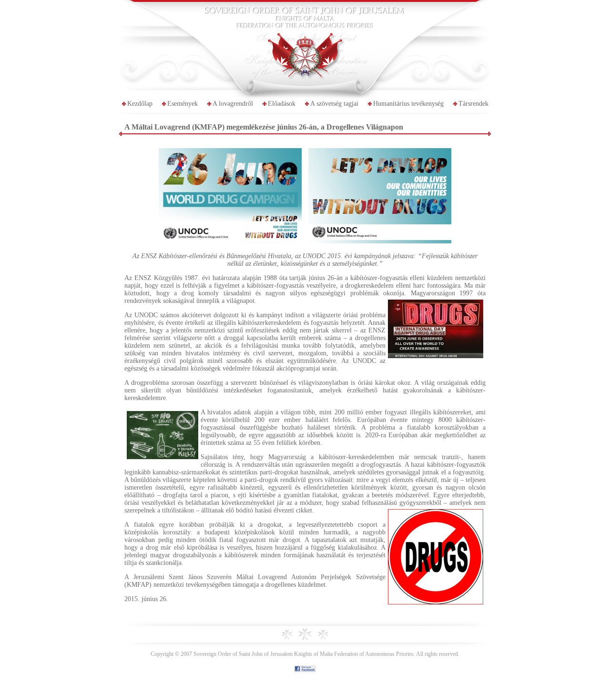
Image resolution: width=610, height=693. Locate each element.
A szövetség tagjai (334, 103)
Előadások (281, 103)
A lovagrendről (233, 103)
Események (182, 103)
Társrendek (473, 103)
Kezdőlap (139, 103)
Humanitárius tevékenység (408, 103)
